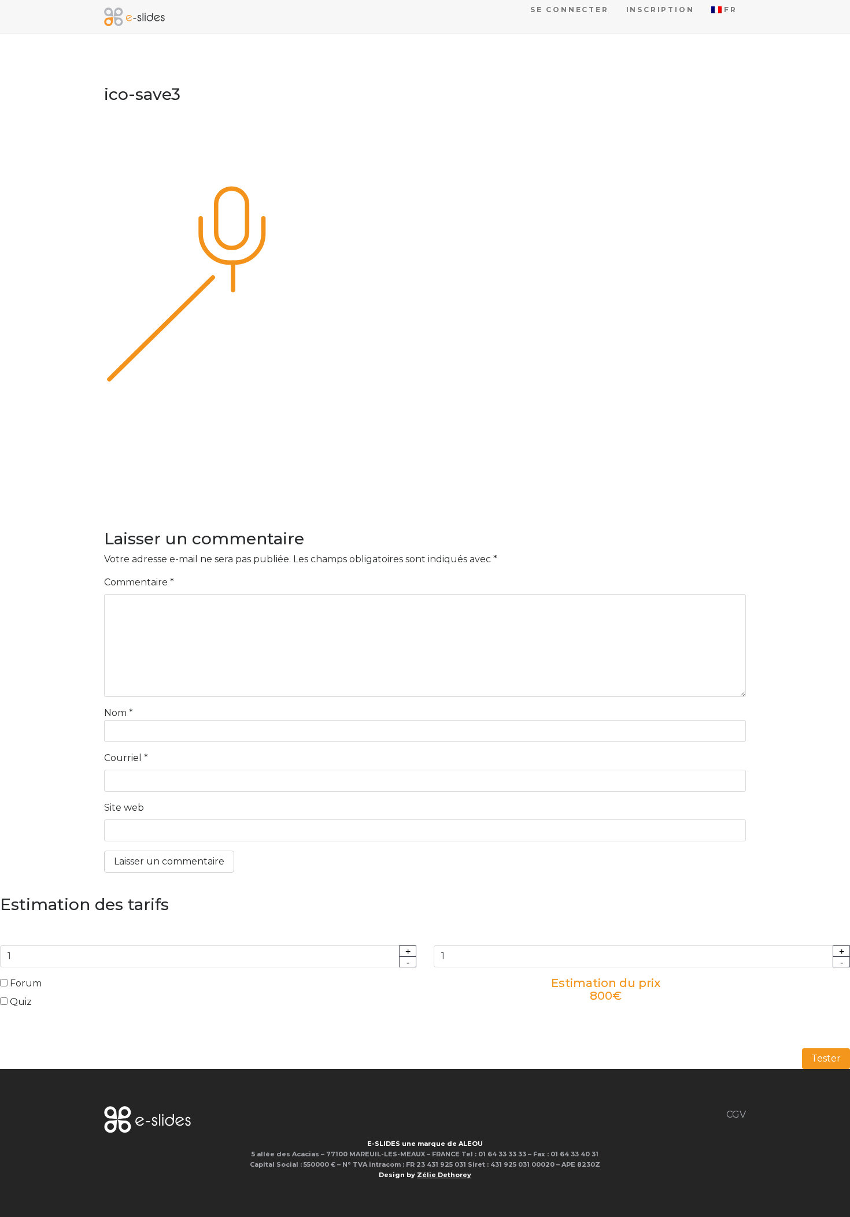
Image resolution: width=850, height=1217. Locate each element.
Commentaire (139, 582)
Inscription (660, 9)
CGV (736, 1114)
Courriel (126, 757)
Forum (25, 983)
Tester (826, 1058)
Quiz (20, 1001)
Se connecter (569, 9)
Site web (124, 807)
